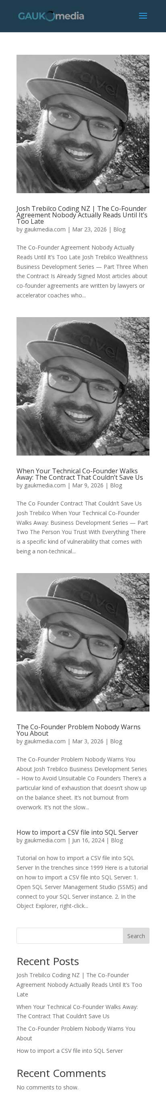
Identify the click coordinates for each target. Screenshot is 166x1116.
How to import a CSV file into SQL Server (78, 832)
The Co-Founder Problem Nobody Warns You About (79, 730)
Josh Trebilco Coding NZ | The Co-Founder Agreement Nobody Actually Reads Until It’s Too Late (82, 215)
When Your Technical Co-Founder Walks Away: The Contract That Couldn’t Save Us (80, 474)
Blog (119, 229)
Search (136, 936)
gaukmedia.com (45, 229)
